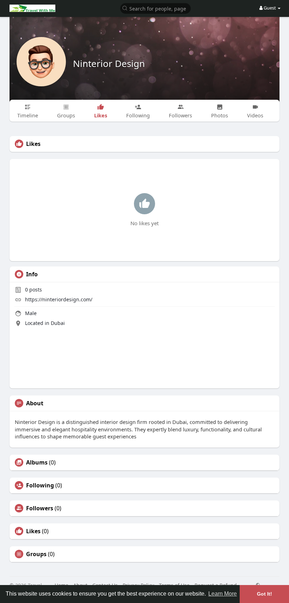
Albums (37, 462)
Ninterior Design (109, 63)
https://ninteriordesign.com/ (58, 299)
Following (40, 485)
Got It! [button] (264, 594)
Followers (39, 508)
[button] (155, 8)
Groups (36, 554)
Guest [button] (270, 8)
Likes (33, 531)
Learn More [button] (222, 594)
